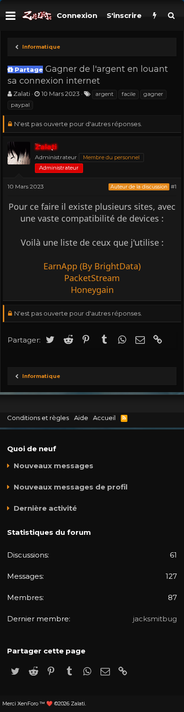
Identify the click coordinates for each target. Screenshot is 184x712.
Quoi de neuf (31, 448)
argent (104, 93)
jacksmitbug (155, 618)
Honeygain (92, 289)
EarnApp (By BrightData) (92, 266)
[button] (10, 15)
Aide (81, 417)
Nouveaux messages (53, 465)
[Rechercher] (171, 15)
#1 (173, 186)
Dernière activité (45, 508)
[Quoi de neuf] (154, 15)
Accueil (104, 417)
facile (128, 93)
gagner (153, 93)
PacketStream (92, 277)
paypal (20, 104)
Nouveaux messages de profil (70, 486)
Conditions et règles (38, 417)
